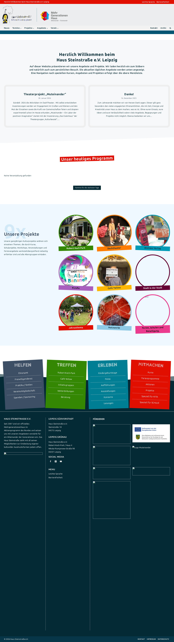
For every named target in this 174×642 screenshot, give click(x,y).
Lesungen (108, 403)
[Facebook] (51, 461)
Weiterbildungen (65, 391)
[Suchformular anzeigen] (170, 28)
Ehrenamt (23, 373)
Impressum (151, 639)
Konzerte (108, 397)
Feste (108, 379)
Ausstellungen (108, 391)
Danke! (129, 94)
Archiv (163, 28)
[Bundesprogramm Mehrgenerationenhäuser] (54, 21)
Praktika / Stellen (24, 385)
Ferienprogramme (150, 378)
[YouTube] (61, 461)
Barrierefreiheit (163, 2)
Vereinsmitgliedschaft (24, 391)
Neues (6, 28)
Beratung (65, 397)
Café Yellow (66, 379)
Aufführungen (108, 385)
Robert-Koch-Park (66, 373)
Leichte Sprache (148, 2)
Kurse (150, 372)
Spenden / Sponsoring (24, 397)
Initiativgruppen (66, 385)
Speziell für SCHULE (149, 402)
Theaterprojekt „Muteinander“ (45, 94)
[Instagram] (56, 461)
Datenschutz (163, 639)
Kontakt (154, 28)
